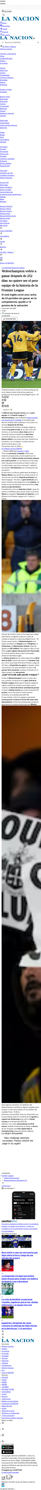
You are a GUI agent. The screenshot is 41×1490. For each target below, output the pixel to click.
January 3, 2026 (23, 451)
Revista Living (5, 213)
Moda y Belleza (5, 163)
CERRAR (2, 1)
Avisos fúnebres (6, 187)
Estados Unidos (6, 89)
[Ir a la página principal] (20, 20)
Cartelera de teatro (7, 175)
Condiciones (6, 1472)
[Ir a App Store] (8, 1453)
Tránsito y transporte (8, 54)
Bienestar (3, 109)
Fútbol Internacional (11, 1178)
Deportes (15, 268)
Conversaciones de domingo (10, 194)
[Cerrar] (34, 38)
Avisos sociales (5, 190)
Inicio (4, 23)
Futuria (2, 68)
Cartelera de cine (6, 173)
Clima (2, 56)
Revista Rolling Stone (8, 216)
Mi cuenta (6, 35)
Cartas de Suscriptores (8, 125)
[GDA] (7, 1479)
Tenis (2, 137)
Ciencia (2, 111)
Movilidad (3, 80)
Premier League (8, 1176)
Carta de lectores (6, 192)
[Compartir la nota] (3, 400)
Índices (2, 82)
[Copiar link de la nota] (3, 403)
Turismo (3, 149)
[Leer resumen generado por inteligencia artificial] (3, 397)
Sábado (3, 197)
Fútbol (2, 132)
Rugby (2, 135)
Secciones (6, 26)
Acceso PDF (4, 182)
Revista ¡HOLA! (5, 209)
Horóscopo (4, 154)
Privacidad (15, 1472)
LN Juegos (3, 147)
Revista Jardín (5, 218)
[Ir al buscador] (4, 15)
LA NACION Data (6, 58)
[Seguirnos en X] (3, 1429)
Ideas (2, 199)
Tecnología (4, 151)
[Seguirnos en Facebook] (3, 1423)
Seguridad (4, 99)
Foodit (4, 29)
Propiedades (5, 75)
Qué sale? (3, 171)
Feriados (3, 156)
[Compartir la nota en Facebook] (3, 406)
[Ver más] (3, 1183)
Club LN (5, 32)
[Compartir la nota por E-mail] (7, 406)
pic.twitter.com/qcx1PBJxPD (12, 449)
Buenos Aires (5, 97)
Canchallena (4, 140)
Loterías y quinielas (7, 159)
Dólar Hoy (4, 70)
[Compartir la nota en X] (5, 406)
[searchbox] (20, 42)
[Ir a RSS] (3, 1442)
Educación (4, 101)
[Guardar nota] (5, 397)
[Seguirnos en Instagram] (3, 1436)
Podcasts (3, 161)
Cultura (3, 104)
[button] (20, 150)
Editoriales (4, 120)
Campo (2, 73)
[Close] (3, 1331)
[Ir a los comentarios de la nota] (7, 397)
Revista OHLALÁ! (6, 206)
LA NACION (6, 268)
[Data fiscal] (3, 1486)
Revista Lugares (6, 211)
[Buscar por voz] (38, 42)
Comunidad (4, 106)
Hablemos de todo (7, 113)
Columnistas (4, 123)
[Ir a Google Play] (8, 1449)
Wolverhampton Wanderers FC (15, 1180)
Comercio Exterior (7, 78)
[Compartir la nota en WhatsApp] (5, 400)
